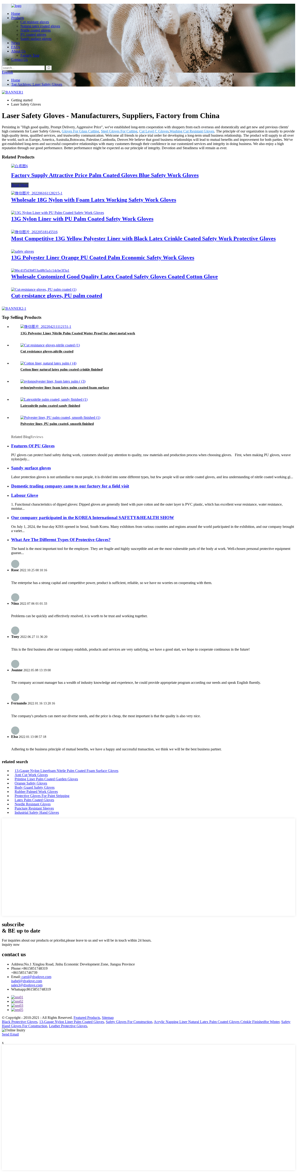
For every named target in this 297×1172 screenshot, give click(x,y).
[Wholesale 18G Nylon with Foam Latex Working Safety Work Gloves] (36, 193)
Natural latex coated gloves (40, 26)
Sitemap (108, 1018)
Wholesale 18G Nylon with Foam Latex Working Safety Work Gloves (93, 200)
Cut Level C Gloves (154, 131)
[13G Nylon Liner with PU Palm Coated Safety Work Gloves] (57, 213)
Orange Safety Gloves (31, 783)
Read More (20, 185)
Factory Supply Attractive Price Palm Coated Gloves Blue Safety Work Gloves (105, 175)
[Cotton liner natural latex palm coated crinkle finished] (48, 363)
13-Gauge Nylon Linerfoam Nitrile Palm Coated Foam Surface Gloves (66, 771)
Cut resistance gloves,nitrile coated (46, 351)
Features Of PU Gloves (33, 445)
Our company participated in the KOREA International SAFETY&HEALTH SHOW (92, 517)
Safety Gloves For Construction (129, 1022)
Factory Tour (29, 55)
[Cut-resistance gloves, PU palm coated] (43, 289)
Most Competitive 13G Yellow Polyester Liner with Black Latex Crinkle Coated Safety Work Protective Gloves (143, 239)
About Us (18, 51)
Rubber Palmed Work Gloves (36, 792)
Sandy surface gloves (36, 39)
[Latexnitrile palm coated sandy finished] (53, 399)
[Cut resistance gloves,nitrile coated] (50, 345)
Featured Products (87, 1018)
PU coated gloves (33, 34)
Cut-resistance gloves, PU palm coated (56, 296)
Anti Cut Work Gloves (31, 775)
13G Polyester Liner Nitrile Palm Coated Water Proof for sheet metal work (77, 333)
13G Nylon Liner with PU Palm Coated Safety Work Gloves (82, 219)
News (15, 43)
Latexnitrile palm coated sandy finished (50, 405)
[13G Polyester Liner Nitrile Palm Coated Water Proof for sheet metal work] (45, 327)
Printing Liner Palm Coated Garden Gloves (46, 779)
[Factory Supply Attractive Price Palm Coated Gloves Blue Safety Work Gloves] (19, 166)
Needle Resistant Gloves (33, 804)
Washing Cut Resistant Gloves (192, 131)
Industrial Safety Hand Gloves (37, 812)
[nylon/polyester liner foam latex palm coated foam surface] (52, 381)
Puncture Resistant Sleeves (34, 808)
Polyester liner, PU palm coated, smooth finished (57, 424)
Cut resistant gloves (34, 22)
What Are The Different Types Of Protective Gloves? (61, 539)
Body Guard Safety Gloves (35, 787)
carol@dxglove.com (36, 977)
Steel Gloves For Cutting (119, 131)
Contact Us (19, 59)
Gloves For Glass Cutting (80, 131)
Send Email (10, 1034)
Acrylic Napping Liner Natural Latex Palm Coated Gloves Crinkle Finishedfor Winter (216, 1022)
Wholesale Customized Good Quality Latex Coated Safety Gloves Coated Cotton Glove (114, 277)
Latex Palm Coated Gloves (34, 800)
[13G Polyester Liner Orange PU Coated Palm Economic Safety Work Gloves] (22, 251)
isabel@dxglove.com (26, 981)
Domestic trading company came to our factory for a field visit (70, 486)
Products (17, 18)
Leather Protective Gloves (68, 1026)
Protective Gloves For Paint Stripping (42, 796)
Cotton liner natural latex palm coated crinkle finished (61, 369)
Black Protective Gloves (19, 1022)
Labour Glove (24, 495)
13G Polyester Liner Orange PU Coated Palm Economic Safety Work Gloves (102, 258)
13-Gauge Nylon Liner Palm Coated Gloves (71, 1022)
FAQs (15, 47)
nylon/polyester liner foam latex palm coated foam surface (64, 387)
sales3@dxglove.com (26, 985)
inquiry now (11, 944)
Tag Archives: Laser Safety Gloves (36, 84)
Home (15, 14)
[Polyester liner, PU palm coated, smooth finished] (60, 418)
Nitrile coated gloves (35, 30)
